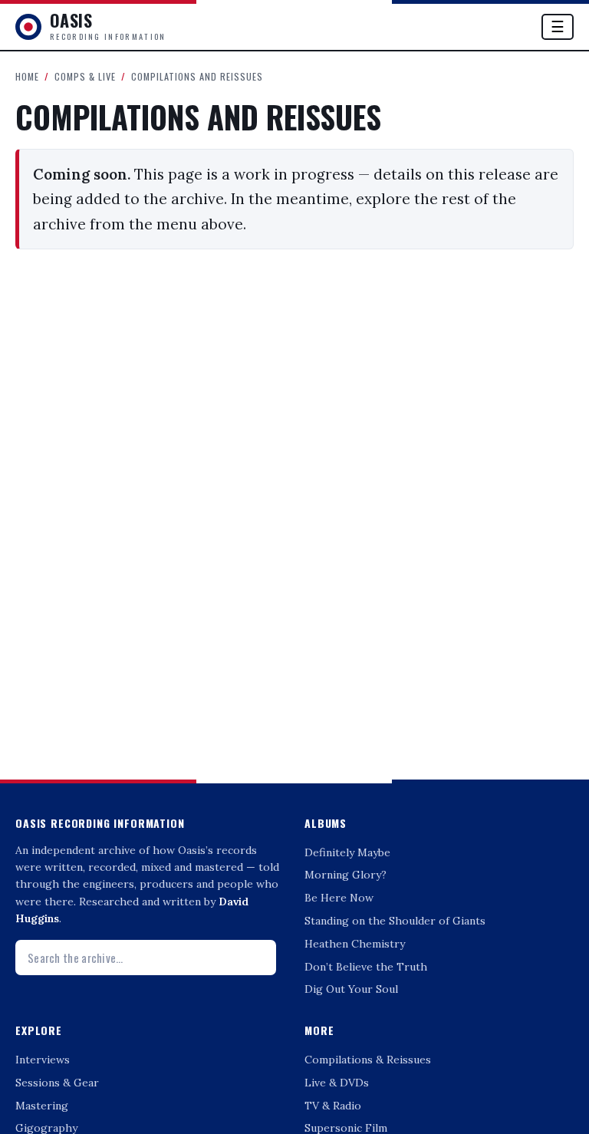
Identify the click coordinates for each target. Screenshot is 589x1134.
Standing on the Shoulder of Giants (394, 921)
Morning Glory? (345, 875)
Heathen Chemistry (354, 944)
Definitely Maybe (347, 852)
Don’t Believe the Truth (365, 967)
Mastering (41, 1106)
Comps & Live (85, 76)
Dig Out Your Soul (351, 989)
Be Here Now (338, 898)
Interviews (42, 1059)
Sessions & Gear (57, 1082)
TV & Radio (332, 1106)
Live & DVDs (336, 1082)
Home (27, 76)
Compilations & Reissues (367, 1059)
